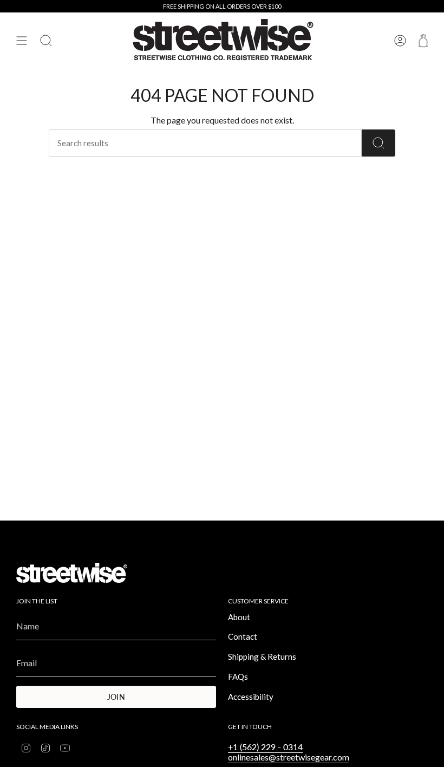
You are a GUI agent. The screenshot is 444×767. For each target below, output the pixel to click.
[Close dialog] (419, 270)
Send (184, 445)
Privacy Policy (101, 416)
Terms (136, 416)
